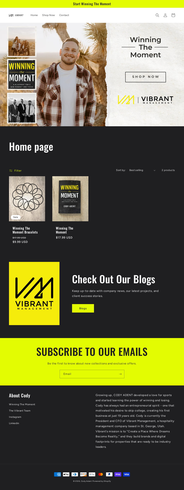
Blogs (83, 308)
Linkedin (14, 423)
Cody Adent (86, 481)
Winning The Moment (64, 230)
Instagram (15, 417)
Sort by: (121, 170)
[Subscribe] (120, 374)
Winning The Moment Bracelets (25, 230)
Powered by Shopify (102, 481)
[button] (157, 15)
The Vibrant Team (20, 410)
